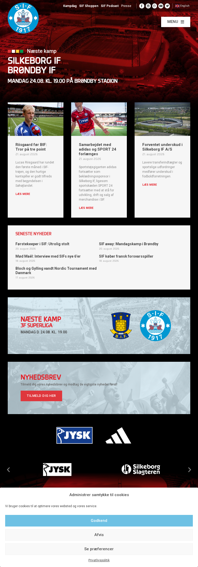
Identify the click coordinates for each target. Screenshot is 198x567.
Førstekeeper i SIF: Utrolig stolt (42, 244)
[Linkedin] (148, 6)
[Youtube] (160, 6)
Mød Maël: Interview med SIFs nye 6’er (48, 256)
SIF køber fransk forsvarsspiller (126, 256)
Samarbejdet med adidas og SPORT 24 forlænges (97, 149)
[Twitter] (167, 6)
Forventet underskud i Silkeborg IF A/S (162, 147)
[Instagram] (154, 6)
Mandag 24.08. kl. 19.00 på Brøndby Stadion (63, 81)
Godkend (99, 520)
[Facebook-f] (141, 6)
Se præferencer (99, 549)
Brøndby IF (32, 71)
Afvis (99, 534)
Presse (126, 6)
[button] (175, 22)
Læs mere (22, 194)
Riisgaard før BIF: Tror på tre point (31, 147)
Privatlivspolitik (99, 560)
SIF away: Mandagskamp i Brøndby (128, 244)
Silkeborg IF (34, 61)
